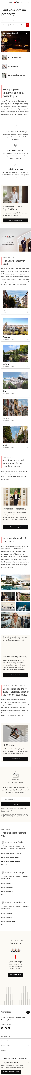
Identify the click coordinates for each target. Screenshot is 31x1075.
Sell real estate (5, 1041)
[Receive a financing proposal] (15, 240)
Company (3, 1050)
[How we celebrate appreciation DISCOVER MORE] (15, 620)
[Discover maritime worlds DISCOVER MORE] (23, 606)
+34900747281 (6, 1024)
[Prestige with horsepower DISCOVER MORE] (23, 596)
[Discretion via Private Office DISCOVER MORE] (8, 606)
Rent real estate (6, 1045)
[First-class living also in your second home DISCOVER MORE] (15, 582)
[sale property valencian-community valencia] (27, 418)
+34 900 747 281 (16, 968)
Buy (2, 20)
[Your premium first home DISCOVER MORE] (8, 596)
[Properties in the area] (27, 310)
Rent (8, 20)
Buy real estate (5, 1036)
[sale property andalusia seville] (27, 445)
